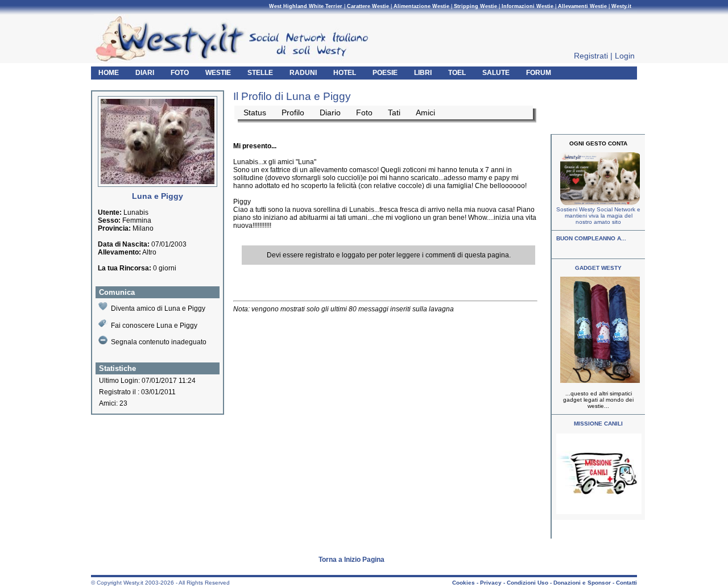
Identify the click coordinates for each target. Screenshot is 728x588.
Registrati (591, 55)
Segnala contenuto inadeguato (158, 342)
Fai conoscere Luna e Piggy (154, 326)
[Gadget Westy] (598, 381)
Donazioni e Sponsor (582, 582)
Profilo (293, 112)
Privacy (491, 582)
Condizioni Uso (527, 582)
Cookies (463, 582)
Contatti (626, 582)
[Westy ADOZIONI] (599, 512)
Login (625, 55)
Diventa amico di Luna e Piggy (158, 308)
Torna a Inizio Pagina (351, 560)
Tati (394, 112)
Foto (364, 112)
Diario (330, 112)
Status (254, 112)
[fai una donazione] (598, 203)
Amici (425, 112)
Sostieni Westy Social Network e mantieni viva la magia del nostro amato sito (598, 215)
